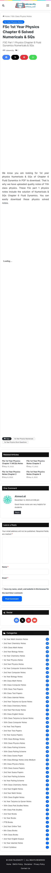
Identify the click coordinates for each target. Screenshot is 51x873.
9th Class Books (10, 830)
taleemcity (10, 50)
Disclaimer (28, 864)
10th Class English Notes (14, 797)
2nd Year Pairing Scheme (14, 776)
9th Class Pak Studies (13, 810)
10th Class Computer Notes (15, 722)
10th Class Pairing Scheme (15, 751)
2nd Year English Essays (14, 839)
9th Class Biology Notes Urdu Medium (20, 760)
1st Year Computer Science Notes (18, 668)
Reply (17, 512)
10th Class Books (11, 835)
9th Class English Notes (14, 714)
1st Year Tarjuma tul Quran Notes (17, 801)
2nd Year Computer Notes (15, 672)
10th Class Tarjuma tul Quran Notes (18, 718)
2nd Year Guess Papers (13, 772)
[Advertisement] (25, 90)
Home (7, 16)
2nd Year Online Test (12, 826)
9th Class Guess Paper (13, 756)
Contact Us (25, 868)
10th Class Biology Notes (14, 739)
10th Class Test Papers (13, 689)
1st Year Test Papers (12, 726)
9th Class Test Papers (13, 693)
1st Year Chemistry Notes (14, 656)
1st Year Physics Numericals (23, 439)
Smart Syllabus (10, 847)
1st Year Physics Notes (13, 22)
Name (5, 567)
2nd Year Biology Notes (13, 652)
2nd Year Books (10, 814)
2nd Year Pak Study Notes (15, 710)
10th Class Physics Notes (21, 16)
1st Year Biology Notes (13, 677)
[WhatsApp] (33, 57)
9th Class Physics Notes (14, 764)
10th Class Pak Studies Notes (16, 805)
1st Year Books (10, 818)
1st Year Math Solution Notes (16, 639)
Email (5, 578)
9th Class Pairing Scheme (14, 747)
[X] (15, 57)
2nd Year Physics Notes (14, 664)
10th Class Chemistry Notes (15, 785)
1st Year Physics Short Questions (15, 442)
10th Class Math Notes (13, 647)
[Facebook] (6, 57)
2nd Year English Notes (13, 789)
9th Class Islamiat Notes (14, 697)
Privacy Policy (39, 864)
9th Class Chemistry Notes (15, 706)
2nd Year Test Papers (13, 731)
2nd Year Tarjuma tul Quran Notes (18, 702)
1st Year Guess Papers (13, 735)
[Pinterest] (24, 57)
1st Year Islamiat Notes (13, 843)
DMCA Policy (18, 864)
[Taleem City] (25, 5)
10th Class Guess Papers (14, 768)
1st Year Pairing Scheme (14, 781)
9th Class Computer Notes (15, 685)
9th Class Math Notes (13, 681)
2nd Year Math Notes (12, 793)
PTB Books (8, 822)
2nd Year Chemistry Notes (15, 643)
